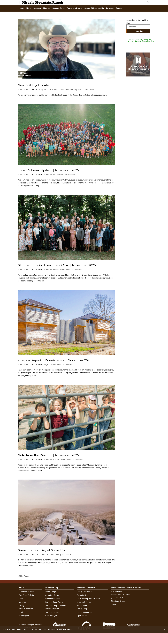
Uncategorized (76, 89)
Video (21, 598)
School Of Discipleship (94, 8)
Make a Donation (26, 609)
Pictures (46, 8)
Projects (55, 89)
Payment (110, 8)
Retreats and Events (86, 587)
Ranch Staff (24, 89)
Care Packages (51, 615)
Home (21, 8)
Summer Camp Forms (54, 602)
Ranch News (64, 89)
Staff (21, 612)
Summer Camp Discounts (55, 605)
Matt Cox (47, 89)
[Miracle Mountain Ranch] (81, 2)
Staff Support (24, 615)
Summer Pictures (52, 612)
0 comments (89, 89)
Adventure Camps (52, 595)
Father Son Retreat (84, 612)
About (28, 8)
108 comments (67, 554)
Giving (21, 605)
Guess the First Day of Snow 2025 (42, 550)
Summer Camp (59, 8)
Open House (82, 615)
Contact (114, 604)
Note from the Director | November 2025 (48, 455)
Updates (37, 8)
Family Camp (82, 609)
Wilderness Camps (52, 598)
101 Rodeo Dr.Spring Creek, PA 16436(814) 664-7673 (120, 594)
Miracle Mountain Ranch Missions (126, 587)
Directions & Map (118, 601)
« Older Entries (23, 576)
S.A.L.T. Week (82, 605)
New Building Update (33, 85)
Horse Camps (50, 591)
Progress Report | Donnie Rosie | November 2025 (55, 360)
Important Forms (84, 602)
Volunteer (23, 602)
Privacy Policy (67, 629)
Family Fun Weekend (85, 591)
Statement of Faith (26, 591)
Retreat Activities (83, 595)
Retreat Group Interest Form (88, 598)
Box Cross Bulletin (26, 595)
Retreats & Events (74, 8)
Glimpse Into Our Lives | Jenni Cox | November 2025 (57, 265)
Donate (119, 8)
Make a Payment (52, 609)
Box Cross (48, 174)
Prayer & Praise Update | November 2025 (48, 170)
